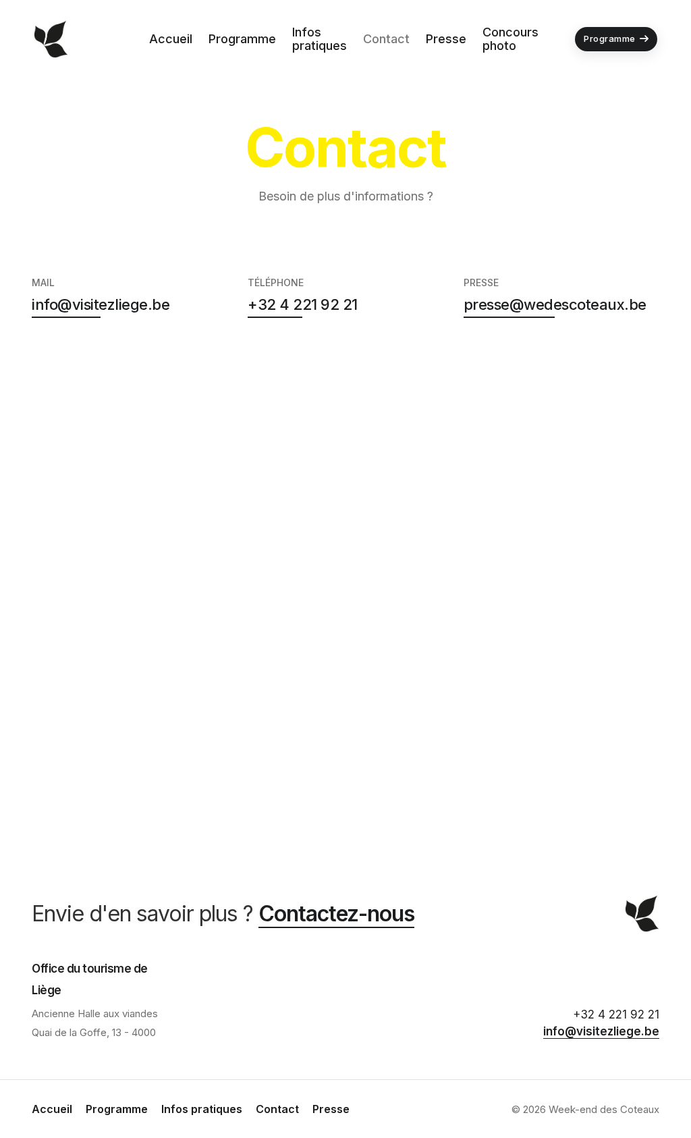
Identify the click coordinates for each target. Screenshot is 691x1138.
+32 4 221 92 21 (303, 304)
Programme (242, 39)
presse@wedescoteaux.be (555, 304)
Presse (446, 39)
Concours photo (510, 39)
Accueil (170, 39)
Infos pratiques (319, 39)
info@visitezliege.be (100, 304)
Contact (386, 39)
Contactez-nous (336, 913)
